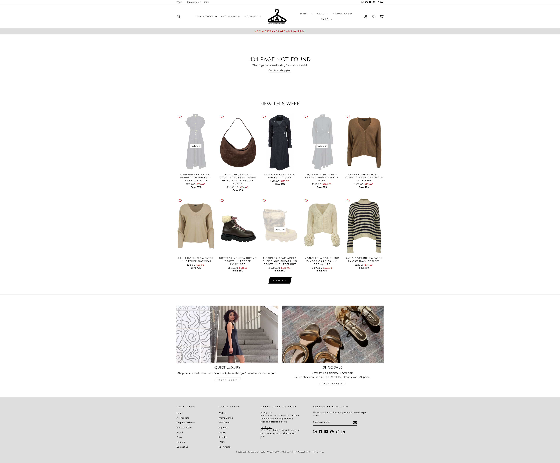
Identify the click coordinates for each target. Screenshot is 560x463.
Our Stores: (266, 427)
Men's (305, 13)
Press (179, 437)
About (179, 432)
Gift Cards (223, 422)
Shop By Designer (185, 422)
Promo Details (194, 2)
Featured (229, 16)
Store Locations (184, 427)
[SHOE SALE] (333, 334)
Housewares (343, 13)
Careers (180, 442)
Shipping (222, 437)
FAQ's (221, 442)
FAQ (206, 2)
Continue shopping (280, 70)
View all (280, 280)
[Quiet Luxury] (227, 334)
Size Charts (224, 446)
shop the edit (227, 380)
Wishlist (180, 2)
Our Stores (205, 16)
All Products (182, 417)
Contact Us (182, 446)
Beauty (322, 13)
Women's (251, 16)
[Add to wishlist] (180, 117)
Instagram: (266, 412)
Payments (223, 427)
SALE (325, 19)
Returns (222, 432)
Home (179, 413)
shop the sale (333, 383)
